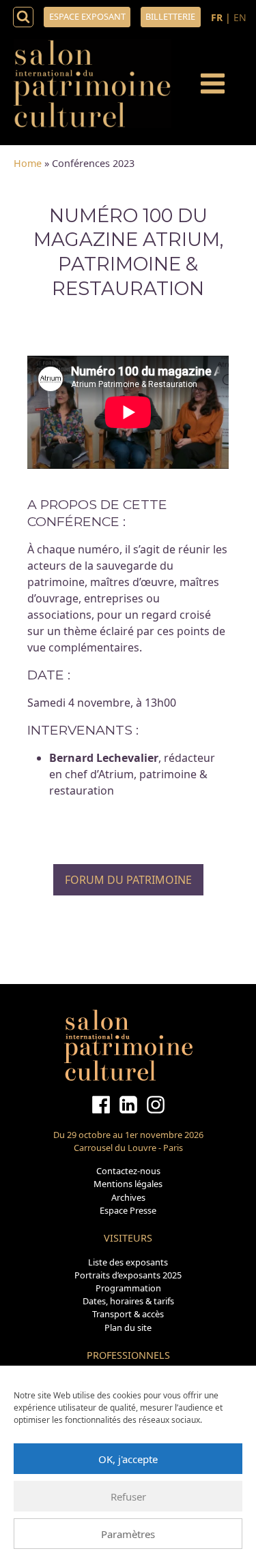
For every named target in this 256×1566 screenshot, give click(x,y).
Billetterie (170, 16)
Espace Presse (128, 1210)
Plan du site (128, 1327)
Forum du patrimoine (128, 879)
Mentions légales (128, 1184)
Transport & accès (128, 1314)
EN (239, 17)
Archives (128, 1197)
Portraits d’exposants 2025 (128, 1275)
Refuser (128, 1496)
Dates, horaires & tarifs (128, 1301)
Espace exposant (87, 16)
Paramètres (128, 1534)
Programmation (128, 1288)
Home (28, 163)
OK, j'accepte (128, 1459)
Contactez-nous (128, 1171)
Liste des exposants (128, 1262)
